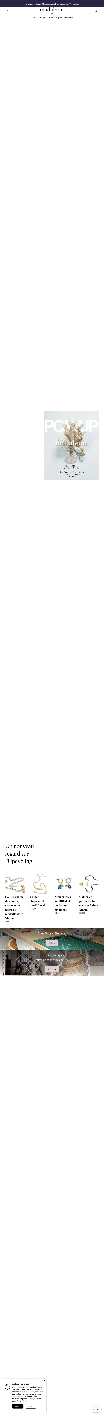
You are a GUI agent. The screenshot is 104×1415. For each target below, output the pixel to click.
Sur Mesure (68, 18)
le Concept (52, 969)
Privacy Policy (22, 1401)
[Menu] (3, 11)
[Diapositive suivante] (22, 884)
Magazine (59, 18)
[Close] (44, 1380)
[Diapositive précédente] (8, 884)
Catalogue (42, 18)
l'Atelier (51, 18)
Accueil (34, 18)
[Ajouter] (21, 890)
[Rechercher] (8, 10)
